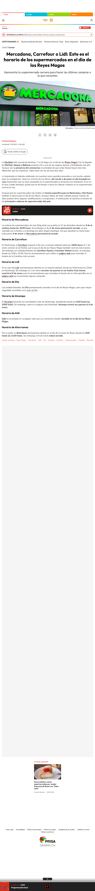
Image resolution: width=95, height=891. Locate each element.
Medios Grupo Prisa (47, 845)
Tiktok (38, 801)
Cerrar (91, 35)
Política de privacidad (34, 830)
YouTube (43, 801)
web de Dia (32, 290)
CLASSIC (29, 14)
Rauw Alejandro (71, 41)
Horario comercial (8, 340)
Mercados (90, 340)
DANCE (51, 14)
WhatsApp (50, 135)
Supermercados (71, 340)
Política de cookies (50, 830)
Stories (61, 801)
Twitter (45, 135)
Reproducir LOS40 (89, 210)
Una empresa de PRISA (47, 839)
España (5, 28)
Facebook (40, 135)
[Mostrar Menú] (3, 20)
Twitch (57, 801)
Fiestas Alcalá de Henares (31, 41)
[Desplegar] (47, 879)
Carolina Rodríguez (9, 141)
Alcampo (51, 340)
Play (47, 886)
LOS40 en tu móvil (83, 830)
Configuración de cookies (67, 830)
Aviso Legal (9, 830)
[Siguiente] (91, 41)
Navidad (81, 340)
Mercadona (32, 233)
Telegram (55, 135)
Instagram (33, 801)
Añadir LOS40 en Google (17, 152)
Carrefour (59, 340)
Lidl (44, 340)
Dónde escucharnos (47, 832)
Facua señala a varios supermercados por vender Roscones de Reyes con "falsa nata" (46, 785)
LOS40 (5, 14)
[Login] (92, 20)
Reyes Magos (21, 340)
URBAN (74, 14)
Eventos (12, 47)
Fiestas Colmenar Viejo (53, 41)
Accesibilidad (20, 830)
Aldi (39, 340)
